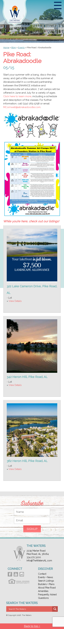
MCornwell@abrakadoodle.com (22, 107)
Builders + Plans (46, 584)
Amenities (43, 591)
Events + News (45, 577)
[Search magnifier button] (55, 609)
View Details (15, 301)
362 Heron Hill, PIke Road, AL (27, 461)
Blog (13, 47)
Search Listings (46, 580)
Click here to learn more (17, 96)
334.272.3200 (34, 557)
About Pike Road (47, 587)
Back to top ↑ (32, 626)
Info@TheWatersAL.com (39, 560)
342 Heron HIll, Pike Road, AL (27, 377)
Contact (42, 574)
